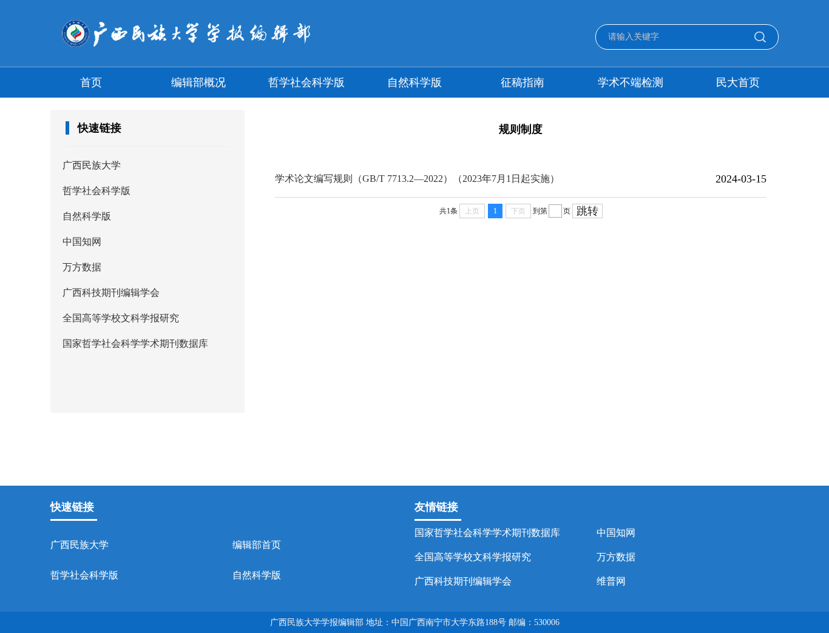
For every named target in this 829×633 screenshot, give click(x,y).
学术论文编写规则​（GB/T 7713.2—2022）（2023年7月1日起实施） (417, 178)
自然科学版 (414, 82)
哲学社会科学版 (306, 82)
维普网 (611, 581)
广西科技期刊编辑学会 (111, 292)
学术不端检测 (630, 82)
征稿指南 (522, 82)
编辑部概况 (198, 82)
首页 (91, 82)
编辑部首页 (256, 545)
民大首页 (738, 82)
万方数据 (82, 267)
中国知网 (82, 241)
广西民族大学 (92, 165)
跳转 (587, 211)
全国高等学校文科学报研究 (121, 318)
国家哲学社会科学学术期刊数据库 (135, 343)
